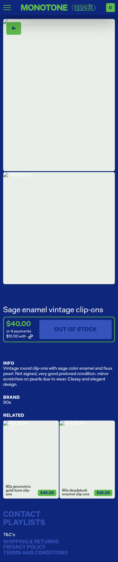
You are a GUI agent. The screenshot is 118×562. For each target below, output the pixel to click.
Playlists (24, 522)
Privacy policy (24, 547)
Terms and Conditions (35, 553)
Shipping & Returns (31, 542)
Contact (22, 514)
